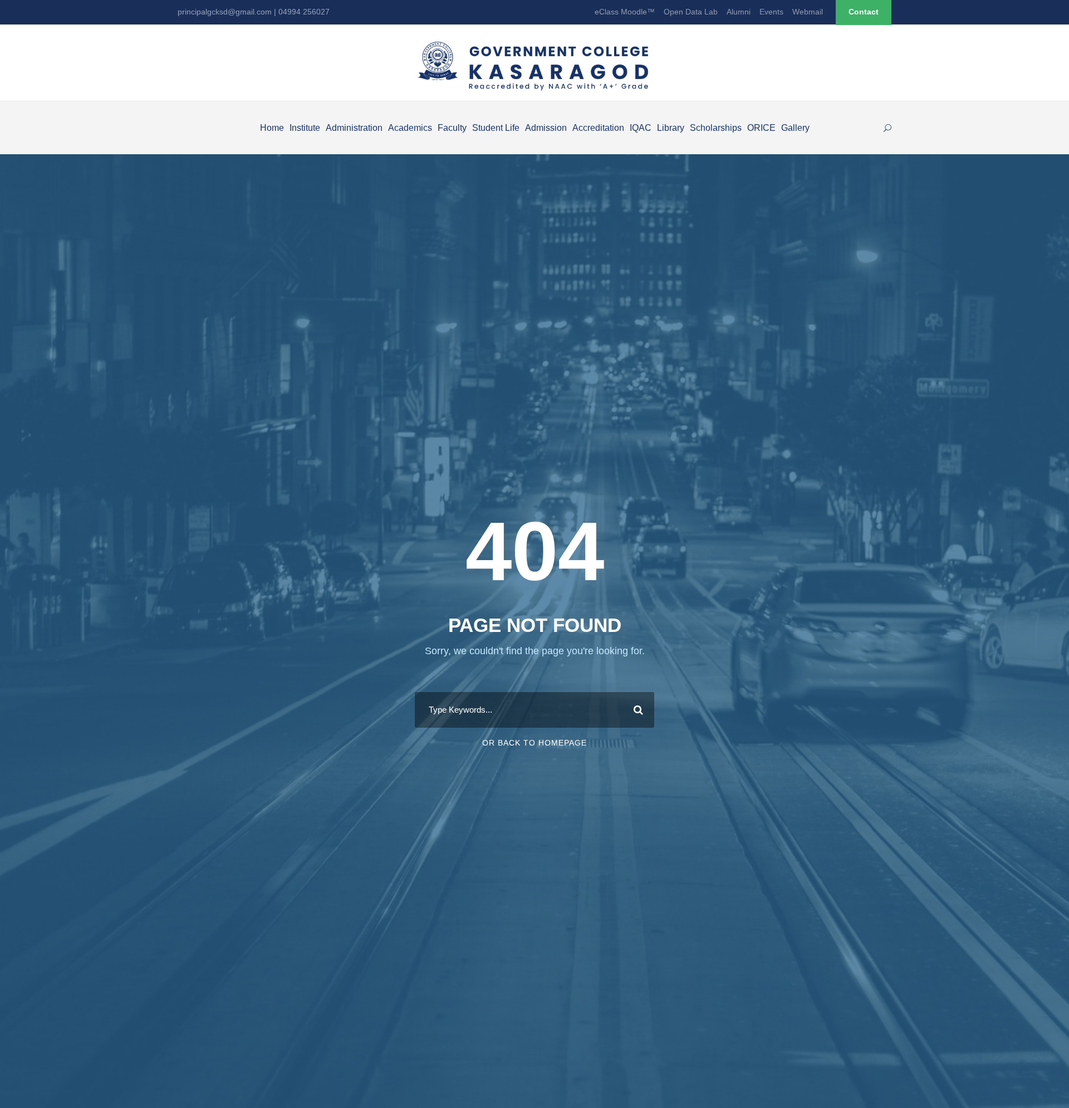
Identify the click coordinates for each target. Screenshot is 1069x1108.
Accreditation (598, 128)
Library (670, 128)
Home (272, 128)
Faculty (452, 128)
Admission (546, 128)
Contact (864, 11)
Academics (410, 128)
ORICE (761, 128)
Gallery (795, 128)
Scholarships (716, 128)
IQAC (640, 128)
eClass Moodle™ (625, 11)
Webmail (807, 11)
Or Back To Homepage (534, 742)
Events (771, 11)
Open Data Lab (691, 11)
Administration (354, 128)
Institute (305, 128)
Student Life (495, 128)
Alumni (739, 11)
